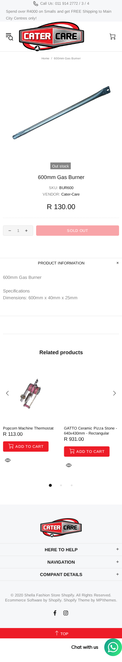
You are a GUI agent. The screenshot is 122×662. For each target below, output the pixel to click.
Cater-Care (51, 36)
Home (45, 58)
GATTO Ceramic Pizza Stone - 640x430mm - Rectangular (90, 430)
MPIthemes (106, 600)
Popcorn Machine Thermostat (28, 428)
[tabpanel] (30, 421)
